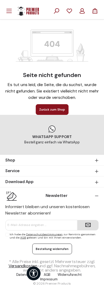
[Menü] (9, 11)
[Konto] (82, 11)
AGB (23, 237)
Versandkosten (23, 266)
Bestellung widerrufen (52, 249)
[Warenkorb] (95, 11)
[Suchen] (56, 11)
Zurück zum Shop (52, 109)
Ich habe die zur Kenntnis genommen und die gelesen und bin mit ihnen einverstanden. (52, 236)
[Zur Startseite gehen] (28, 11)
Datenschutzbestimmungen (44, 234)
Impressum (49, 279)
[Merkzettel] (69, 11)
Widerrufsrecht (70, 274)
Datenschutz (26, 274)
